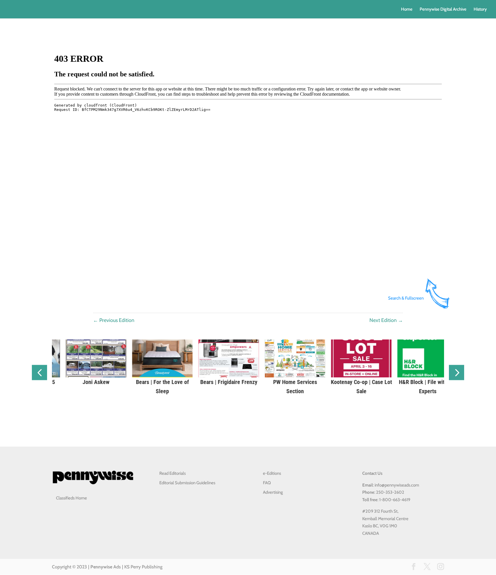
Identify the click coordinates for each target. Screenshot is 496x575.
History (480, 9)
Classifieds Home (71, 498)
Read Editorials (172, 473)
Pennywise (101, 567)
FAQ (267, 482)
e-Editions (272, 473)
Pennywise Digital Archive (443, 9)
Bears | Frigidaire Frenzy (181, 382)
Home (406, 9)
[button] (39, 372)
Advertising (273, 492)
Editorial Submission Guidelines (187, 482)
